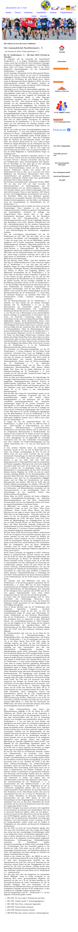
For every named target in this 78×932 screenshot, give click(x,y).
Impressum (43, 16)
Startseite (8, 12)
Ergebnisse (53, 12)
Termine (33, 16)
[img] (39, 5)
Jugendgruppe (28, 12)
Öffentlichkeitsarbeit (66, 12)
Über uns (17, 12)
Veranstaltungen (41, 12)
